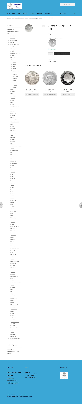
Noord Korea (13, 235)
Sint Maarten (13, 274)
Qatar (12, 256)
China (12, 126)
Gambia (12, 156)
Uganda (12, 313)
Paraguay (13, 250)
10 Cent (14, 59)
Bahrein (12, 93)
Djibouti (13, 139)
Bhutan (12, 100)
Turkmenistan (14, 309)
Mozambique (13, 217)
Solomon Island (14, 276)
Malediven (13, 206)
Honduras (13, 167)
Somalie (13, 278)
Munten (13, 18)
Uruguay (13, 315)
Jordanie (13, 182)
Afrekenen (33, 13)
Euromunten (12, 38)
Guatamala (13, 161)
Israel (12, 176)
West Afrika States (15, 327)
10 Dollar (16, 76)
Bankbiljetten (11, 29)
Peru (12, 252)
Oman (12, 237)
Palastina (13, 241)
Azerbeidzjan (13, 89)
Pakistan (13, 239)
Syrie (12, 289)
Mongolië (13, 215)
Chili (12, 124)
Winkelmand (25, 13)
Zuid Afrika (13, 336)
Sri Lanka (13, 280)
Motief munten (13, 42)
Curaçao (13, 137)
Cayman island (14, 119)
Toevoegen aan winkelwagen (61, 54)
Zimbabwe (13, 334)
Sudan (12, 285)
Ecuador (13, 141)
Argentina (13, 55)
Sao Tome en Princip (15, 261)
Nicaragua (13, 233)
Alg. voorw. (47, 13)
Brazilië (12, 104)
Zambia (12, 332)
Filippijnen (13, 154)
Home (8, 13)
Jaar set (14, 68)
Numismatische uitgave (33, 18)
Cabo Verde (13, 113)
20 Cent (14, 64)
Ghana (12, 159)
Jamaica (13, 178)
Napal (12, 224)
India (12, 169)
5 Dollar (15, 85)
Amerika (13, 49)
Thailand (13, 296)
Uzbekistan (13, 317)
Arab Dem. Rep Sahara (15, 53)
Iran (12, 174)
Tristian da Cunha (14, 304)
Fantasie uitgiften (13, 40)
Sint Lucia (13, 272)
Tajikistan (13, 293)
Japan (12, 180)
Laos (12, 189)
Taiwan (12, 291)
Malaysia (13, 204)
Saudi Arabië (13, 263)
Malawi (12, 202)
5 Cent (14, 66)
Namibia (13, 222)
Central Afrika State (15, 122)
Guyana (12, 165)
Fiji (11, 152)
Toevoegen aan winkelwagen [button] (32, 94)
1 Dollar (15, 74)
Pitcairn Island (14, 254)
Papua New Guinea (15, 248)
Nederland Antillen (15, 226)
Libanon (13, 193)
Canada (12, 117)
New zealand (13, 230)
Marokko (13, 209)
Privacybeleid (10, 375)
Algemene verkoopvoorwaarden (14, 372)
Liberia (12, 196)
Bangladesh (13, 95)
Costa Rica (13, 132)
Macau (12, 198)
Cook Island (13, 130)
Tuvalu (12, 311)
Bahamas (13, 91)
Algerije (12, 46)
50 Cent (40, 18)
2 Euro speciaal (13, 36)
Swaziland (13, 287)
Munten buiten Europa (19, 18)
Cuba (12, 135)
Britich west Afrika (15, 106)
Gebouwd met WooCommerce (25, 396)
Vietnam (13, 325)
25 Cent (15, 82)
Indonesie (13, 172)
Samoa (12, 259)
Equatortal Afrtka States (16, 146)
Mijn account (40, 13)
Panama (13, 246)
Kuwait (12, 187)
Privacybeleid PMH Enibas (12, 396)
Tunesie (12, 306)
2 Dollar (14, 62)
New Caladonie (14, 228)
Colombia (13, 128)
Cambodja (13, 115)
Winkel (19, 13)
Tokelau (12, 300)
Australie (26, 18)
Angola (12, 51)
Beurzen (13, 13)
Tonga (12, 302)
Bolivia (12, 102)
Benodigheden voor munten (13, 31)
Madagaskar (13, 200)
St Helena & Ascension (15, 283)
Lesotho (13, 191)
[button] (43, 26)
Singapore (13, 269)
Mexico (12, 213)
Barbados (13, 98)
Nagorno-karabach (15, 219)
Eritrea (12, 148)
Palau (12, 243)
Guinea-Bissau (14, 163)
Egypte (12, 143)
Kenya (12, 185)
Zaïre (12, 330)
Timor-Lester (14, 298)
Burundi (12, 111)
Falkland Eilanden (14, 150)
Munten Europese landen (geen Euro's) (15, 339)
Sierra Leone (13, 267)
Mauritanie (13, 211)
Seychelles (13, 265)
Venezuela (13, 319)
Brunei (12, 109)
